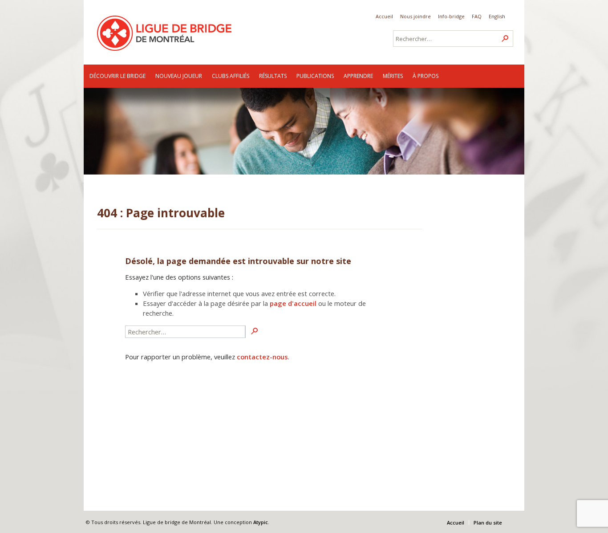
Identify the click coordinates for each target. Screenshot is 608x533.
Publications (315, 76)
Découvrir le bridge (117, 76)
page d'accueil (293, 303)
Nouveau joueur (178, 76)
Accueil (384, 16)
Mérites (393, 76)
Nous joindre (415, 16)
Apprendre (358, 76)
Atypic (260, 522)
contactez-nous (262, 356)
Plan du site (488, 522)
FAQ (477, 16)
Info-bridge (451, 16)
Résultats (273, 76)
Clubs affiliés (230, 76)
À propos (425, 76)
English (497, 16)
